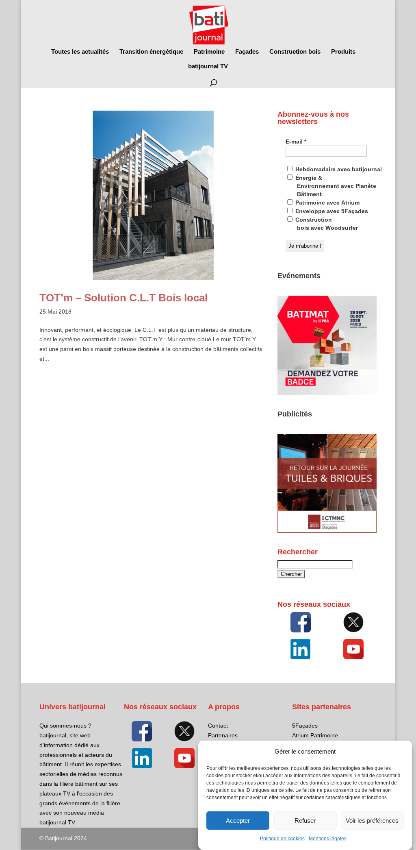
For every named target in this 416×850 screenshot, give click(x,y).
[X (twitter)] (353, 622)
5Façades (305, 725)
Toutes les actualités (80, 52)
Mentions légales (328, 838)
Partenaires (223, 735)
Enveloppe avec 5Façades (331, 211)
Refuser (305, 820)
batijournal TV (208, 66)
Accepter (238, 820)
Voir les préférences (372, 820)
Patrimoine (209, 52)
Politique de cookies (282, 838)
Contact (218, 725)
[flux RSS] (300, 622)
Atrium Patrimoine (315, 735)
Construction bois (295, 52)
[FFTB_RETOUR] (327, 530)
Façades (247, 52)
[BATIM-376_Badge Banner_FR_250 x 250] (327, 393)
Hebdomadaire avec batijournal (338, 169)
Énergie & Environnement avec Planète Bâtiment (335, 185)
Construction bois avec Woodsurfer (326, 223)
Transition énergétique (151, 52)
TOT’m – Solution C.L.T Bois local (123, 298)
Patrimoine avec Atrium (327, 202)
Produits (343, 52)
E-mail (296, 141)
